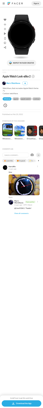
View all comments (21, 213)
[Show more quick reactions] (38, 160)
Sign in (36, 3)
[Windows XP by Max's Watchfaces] (7, 130)
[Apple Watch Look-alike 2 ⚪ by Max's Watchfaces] (21, 34)
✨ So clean (33, 161)
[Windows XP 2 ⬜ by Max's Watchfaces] (19, 131)
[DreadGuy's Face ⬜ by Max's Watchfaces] (32, 131)
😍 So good (21, 161)
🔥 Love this (8, 161)
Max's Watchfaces (13, 83)
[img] (4, 83)
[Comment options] (37, 166)
